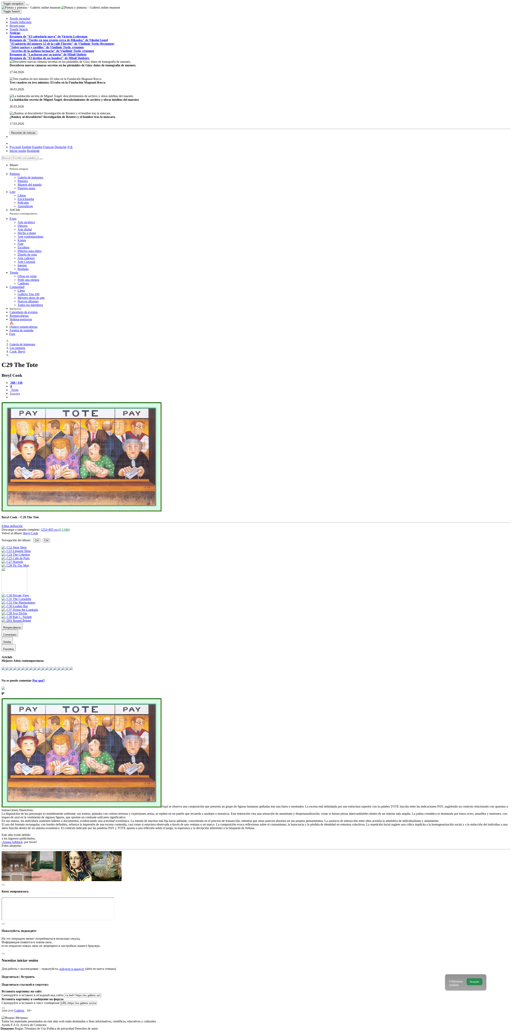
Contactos (40, 1025)
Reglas (19, 1028)
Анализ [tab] (15, 393)
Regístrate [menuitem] (33, 151)
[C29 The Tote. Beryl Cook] (82, 510)
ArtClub (23, 211)
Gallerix (19, 1010)
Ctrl (37, 540)
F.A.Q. (15, 1025)
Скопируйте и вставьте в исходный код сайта (32, 995)
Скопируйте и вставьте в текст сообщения (30, 1003)
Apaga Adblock (13, 842)
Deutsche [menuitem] (60, 147)
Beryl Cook (30, 533)
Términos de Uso (35, 1028)
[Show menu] (27, 4)
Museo (19, 166)
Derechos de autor (86, 1028)
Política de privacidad (61, 1028)
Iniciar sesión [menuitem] (18, 151)
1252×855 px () (55, 529)
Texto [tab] (14, 390)
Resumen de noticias (23, 132)
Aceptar (474, 981)
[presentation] (260, 397)
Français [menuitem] (48, 147)
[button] (20, 18)
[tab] (16, 382)
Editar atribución (12, 526)
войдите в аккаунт (71, 969)
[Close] (41, 159)
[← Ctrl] (15, 565)
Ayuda (6, 1025)
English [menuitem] (26, 147)
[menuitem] (70, 147)
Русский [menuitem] (15, 147)
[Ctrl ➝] (15, 595)
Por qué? (38, 680)
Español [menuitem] (37, 147)
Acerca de (27, 1025)
